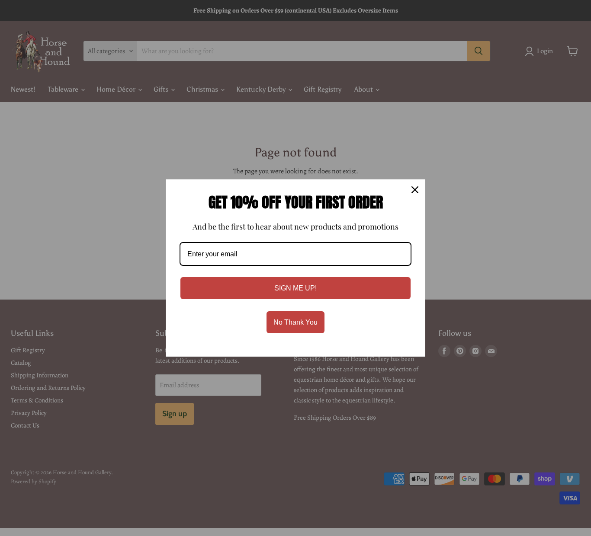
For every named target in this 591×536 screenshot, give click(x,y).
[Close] (415, 189)
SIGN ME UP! (295, 288)
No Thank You (295, 322)
